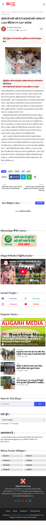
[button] (44, 4)
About (15, 511)
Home (8, 511)
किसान (17, 171)
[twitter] (19, 500)
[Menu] (3, 4)
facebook (13, 298)
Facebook (16, 177)
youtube (36, 304)
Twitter (23, 176)
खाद (23, 171)
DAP (8, 12)
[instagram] (26, 500)
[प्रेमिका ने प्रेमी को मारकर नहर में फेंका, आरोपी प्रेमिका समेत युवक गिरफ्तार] (8, 368)
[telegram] (30, 500)
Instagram (6, 469)
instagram (13, 304)
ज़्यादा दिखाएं (40, 203)
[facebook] (16, 500)
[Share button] (35, 176)
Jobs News (6, 465)
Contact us (23, 511)
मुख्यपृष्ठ (3, 12)
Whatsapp (29, 176)
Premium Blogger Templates (19, 515)
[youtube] (23, 500)
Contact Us (6, 460)
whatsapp (36, 298)
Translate (15, 423)
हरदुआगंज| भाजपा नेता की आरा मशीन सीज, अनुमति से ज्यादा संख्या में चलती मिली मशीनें (30, 353)
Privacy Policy (35, 511)
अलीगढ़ (10, 171)
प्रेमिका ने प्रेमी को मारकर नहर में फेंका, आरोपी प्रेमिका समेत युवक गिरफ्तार (29, 367)
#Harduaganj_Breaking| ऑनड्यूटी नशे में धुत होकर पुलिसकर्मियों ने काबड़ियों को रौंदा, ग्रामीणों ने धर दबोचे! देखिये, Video (29, 381)
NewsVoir (6, 456)
